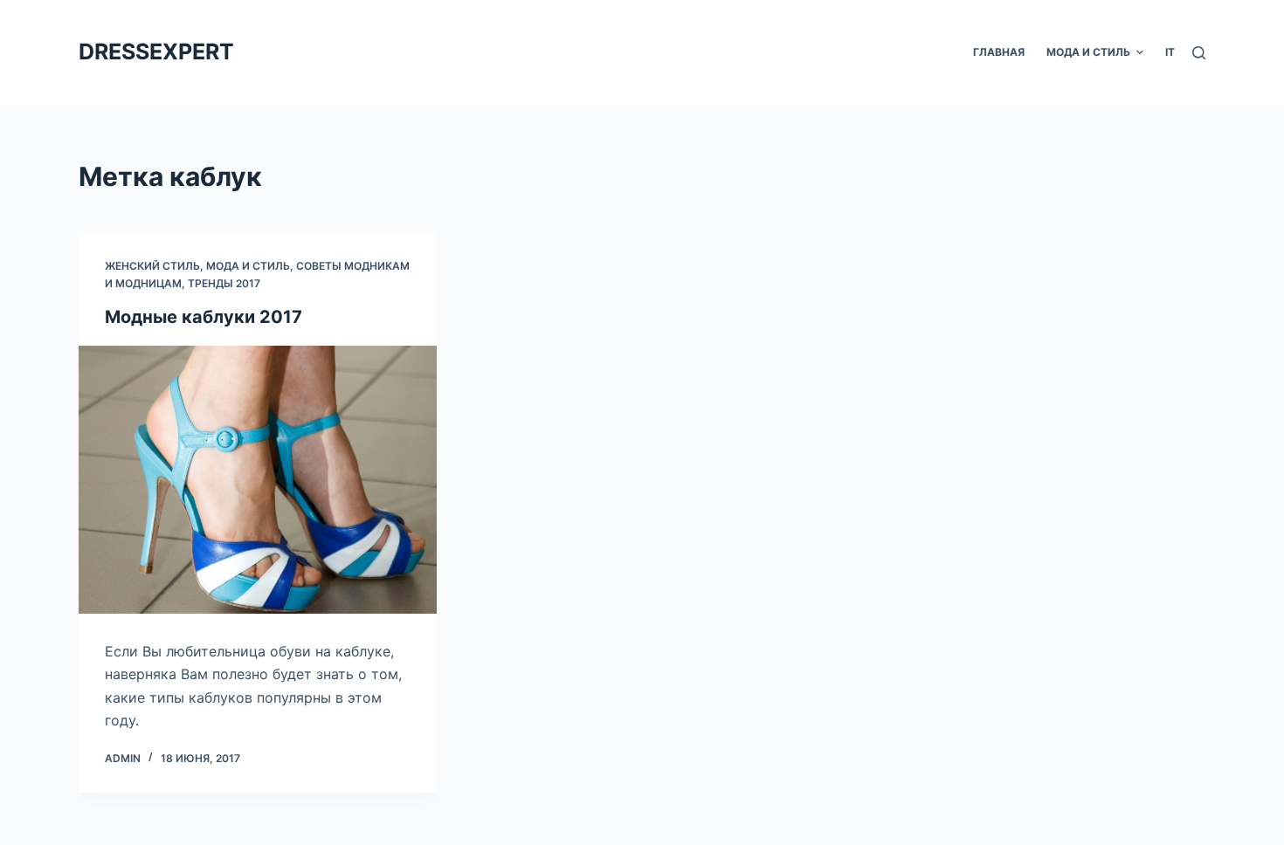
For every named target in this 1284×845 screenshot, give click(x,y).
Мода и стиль (248, 265)
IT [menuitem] (1170, 51)
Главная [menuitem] (999, 51)
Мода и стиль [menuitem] (1088, 51)
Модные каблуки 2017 (203, 316)
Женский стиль (152, 265)
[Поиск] (1198, 52)
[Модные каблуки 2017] (258, 480)
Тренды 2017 (224, 283)
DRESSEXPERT (156, 51)
